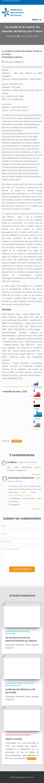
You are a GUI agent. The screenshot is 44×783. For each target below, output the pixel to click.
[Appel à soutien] (22, 718)
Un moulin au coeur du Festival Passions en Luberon (21, 639)
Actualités (16, 441)
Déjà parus (18, 683)
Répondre (37, 475)
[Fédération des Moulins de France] (13, 12)
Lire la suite (31, 758)
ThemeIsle (30, 777)
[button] (35, 19)
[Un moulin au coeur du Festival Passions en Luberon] (22, 615)
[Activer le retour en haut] (39, 778)
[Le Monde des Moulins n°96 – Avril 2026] (22, 667)
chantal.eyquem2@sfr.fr (19, 110)
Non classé (18, 631)
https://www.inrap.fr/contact (19, 495)
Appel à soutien (13, 738)
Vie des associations (22, 735)
